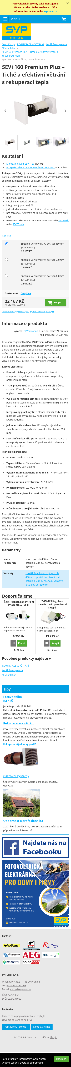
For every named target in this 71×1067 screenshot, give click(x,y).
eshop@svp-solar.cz (20, 989)
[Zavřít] (67, 3)
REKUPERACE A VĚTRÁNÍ (15, 665)
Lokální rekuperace (12, 670)
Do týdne (26, 293)
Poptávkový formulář (16, 1026)
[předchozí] (5, 110)
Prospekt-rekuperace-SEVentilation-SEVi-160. (30, 167)
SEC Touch (18, 224)
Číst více (6, 235)
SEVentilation (9, 675)
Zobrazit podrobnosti (31, 1062)
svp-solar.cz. (51, 11)
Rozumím (61, 1058)
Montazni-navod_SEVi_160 (20, 163)
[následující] (65, 110)
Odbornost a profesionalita (23, 821)
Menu (15, 19)
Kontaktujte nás (41, 1026)
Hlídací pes (23, 311)
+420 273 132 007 (16, 985)
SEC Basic (63, 220)
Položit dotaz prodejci (43, 311)
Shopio (53, 1037)
